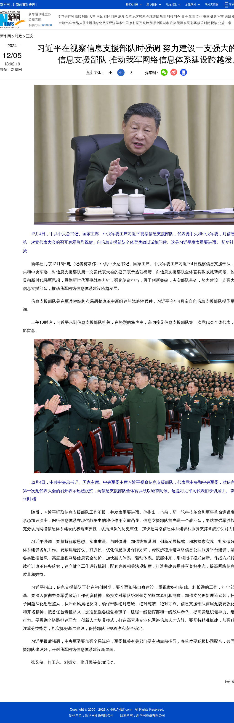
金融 (61, 22)
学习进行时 (66, 16)
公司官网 (35, 19)
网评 (114, 16)
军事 (221, 16)
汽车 (68, 22)
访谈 (228, 16)
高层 (78, 16)
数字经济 (109, 22)
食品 (75, 22)
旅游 (173, 22)
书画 (206, 16)
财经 (107, 16)
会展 (186, 22)
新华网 (5, 36)
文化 (199, 16)
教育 (163, 16)
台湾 (128, 16)
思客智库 (139, 16)
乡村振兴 (135, 22)
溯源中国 (155, 22)
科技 (170, 16)
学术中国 (122, 22)
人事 (92, 16)
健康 (213, 16)
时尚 (207, 22)
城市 (166, 22)
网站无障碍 (211, 4)
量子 (184, 16)
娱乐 (200, 22)
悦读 (214, 22)
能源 (180, 22)
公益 (221, 22)
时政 (85, 16)
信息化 (97, 22)
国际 (99, 16)
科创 (177, 16)
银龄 (146, 22)
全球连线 (152, 16)
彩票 (193, 22)
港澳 (121, 16)
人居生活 (85, 22)
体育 (192, 16)
